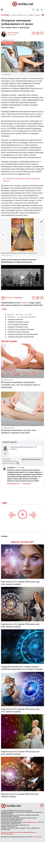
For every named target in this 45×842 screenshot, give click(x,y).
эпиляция (11, 317)
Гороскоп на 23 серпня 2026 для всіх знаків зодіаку (20, 795)
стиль (20, 314)
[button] (38, 9)
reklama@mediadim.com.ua (30, 822)
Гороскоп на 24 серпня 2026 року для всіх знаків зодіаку (20, 752)
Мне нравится (26, 483)
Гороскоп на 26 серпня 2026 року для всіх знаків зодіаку (20, 625)
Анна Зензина (13, 33)
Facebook (24, 303)
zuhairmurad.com (6, 255)
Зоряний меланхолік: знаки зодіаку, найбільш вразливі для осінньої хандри (22, 667)
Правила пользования (7, 832)
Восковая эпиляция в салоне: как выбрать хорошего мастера (18, 431)
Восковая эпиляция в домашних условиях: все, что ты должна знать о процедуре (20, 385)
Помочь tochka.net (18, 15)
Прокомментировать (13, 483)
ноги (30, 314)
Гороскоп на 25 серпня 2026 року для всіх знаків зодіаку (20, 710)
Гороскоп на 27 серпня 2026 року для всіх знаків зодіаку (20, 582)
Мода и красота (7, 43)
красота (10, 314)
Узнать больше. (37, 836)
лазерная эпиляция (28, 317)
